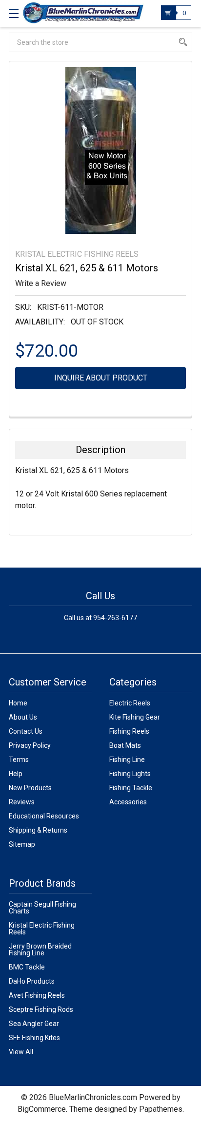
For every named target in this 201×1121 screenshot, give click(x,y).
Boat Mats (125, 745)
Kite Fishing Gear (134, 717)
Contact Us (25, 731)
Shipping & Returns (38, 830)
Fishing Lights (130, 773)
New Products (30, 787)
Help (15, 773)
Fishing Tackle (130, 787)
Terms (19, 759)
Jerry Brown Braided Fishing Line (40, 949)
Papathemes (160, 1109)
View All (21, 1051)
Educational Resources (44, 816)
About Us (23, 717)
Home (18, 703)
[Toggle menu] (13, 13)
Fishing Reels (129, 731)
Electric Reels (129, 703)
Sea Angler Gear (34, 1023)
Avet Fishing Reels (37, 995)
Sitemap (22, 844)
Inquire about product (100, 377)
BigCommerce (42, 1109)
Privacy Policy (30, 745)
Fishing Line (127, 759)
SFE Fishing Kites (34, 1037)
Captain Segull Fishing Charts (42, 907)
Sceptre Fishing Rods (41, 1009)
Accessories (128, 801)
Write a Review (40, 283)
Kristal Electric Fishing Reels (42, 928)
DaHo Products (32, 981)
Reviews (22, 801)
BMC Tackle (27, 967)
